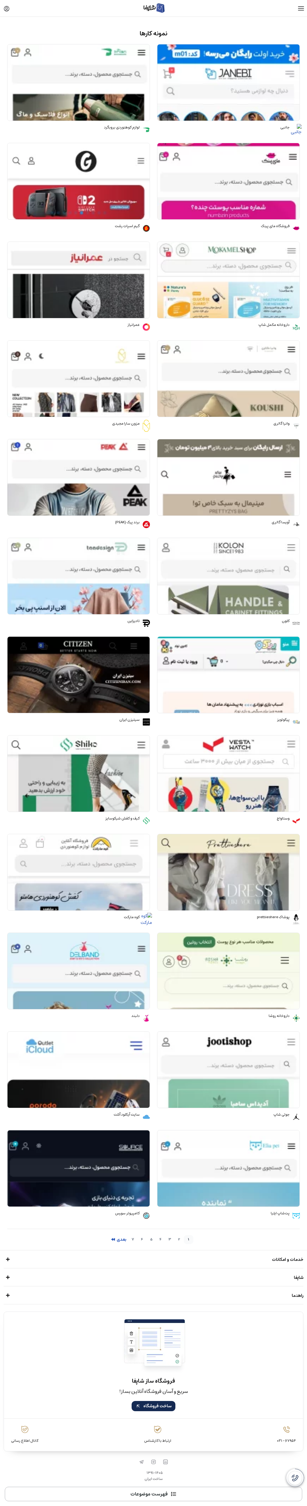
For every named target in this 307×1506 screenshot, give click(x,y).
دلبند (135, 1016)
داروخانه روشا (279, 1016)
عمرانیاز (133, 325)
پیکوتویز (283, 720)
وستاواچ (283, 819)
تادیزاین (133, 621)
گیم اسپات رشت (127, 226)
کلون (286, 621)
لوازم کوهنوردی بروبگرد (122, 128)
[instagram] (153, 1462)
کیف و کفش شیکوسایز (122, 819)
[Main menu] (301, 8)
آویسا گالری (281, 522)
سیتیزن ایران (129, 720)
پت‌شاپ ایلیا (280, 1213)
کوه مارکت (132, 917)
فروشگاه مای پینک (275, 226)
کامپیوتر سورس (127, 1213)
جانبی (285, 128)
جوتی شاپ (281, 1115)
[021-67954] (295, 1478)
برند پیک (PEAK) (127, 522)
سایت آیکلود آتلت (127, 1115)
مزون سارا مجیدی (126, 424)
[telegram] (141, 1462)
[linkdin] (165, 1462)
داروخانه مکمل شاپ (274, 325)
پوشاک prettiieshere (273, 917)
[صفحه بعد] (119, 1239)
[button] (6, 8)
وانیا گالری (281, 424)
